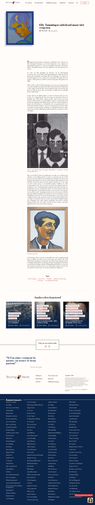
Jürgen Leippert (31, 494)
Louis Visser (72, 449)
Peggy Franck (31, 408)
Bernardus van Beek (11, 416)
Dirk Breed (9, 455)
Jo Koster (29, 483)
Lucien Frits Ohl (52, 449)
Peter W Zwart (73, 494)
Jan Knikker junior (32, 472)
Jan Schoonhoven (53, 480)
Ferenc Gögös (31, 416)
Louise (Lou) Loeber (32, 500)
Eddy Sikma (51, 491)
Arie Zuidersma (73, 488)
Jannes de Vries (73, 466)
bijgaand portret (31, 204)
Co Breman (9, 460)
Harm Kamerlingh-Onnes (34, 460)
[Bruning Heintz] (13, 3)
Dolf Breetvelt (9, 458)
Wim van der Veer (74, 433)
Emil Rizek (51, 466)
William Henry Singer (54, 497)
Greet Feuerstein (31, 402)
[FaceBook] (49, 346)
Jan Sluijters (51, 500)
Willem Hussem (31, 444)
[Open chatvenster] (90, 500)
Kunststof (71, 3)
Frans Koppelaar (31, 480)
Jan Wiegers (72, 477)
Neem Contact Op (53, 375)
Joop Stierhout (73, 419)
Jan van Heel (30, 421)
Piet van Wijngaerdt (74, 480)
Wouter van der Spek (75, 410)
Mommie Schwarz (53, 488)
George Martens (52, 408)
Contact (85, 3)
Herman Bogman (10, 441)
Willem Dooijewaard (11, 480)
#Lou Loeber (41, 279)
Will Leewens (30, 491)
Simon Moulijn (52, 430)
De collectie (28, 3)
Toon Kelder (30, 466)
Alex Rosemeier (52, 472)
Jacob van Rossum (53, 474)
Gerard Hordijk (31, 438)
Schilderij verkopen (51, 3)
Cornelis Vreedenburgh (75, 463)
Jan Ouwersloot (52, 452)
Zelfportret (63, 3)
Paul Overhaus (52, 455)
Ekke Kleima (30, 469)
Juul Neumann (52, 438)
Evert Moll (51, 424)
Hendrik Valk (72, 427)
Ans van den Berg (11, 421)
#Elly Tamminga (32, 279)
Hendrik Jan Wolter (74, 483)
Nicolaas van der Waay (75, 469)
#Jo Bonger (40, 280)
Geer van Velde (73, 435)
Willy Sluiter (72, 402)
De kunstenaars (39, 3)
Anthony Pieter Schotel (54, 483)
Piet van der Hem (31, 424)
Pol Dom (8, 472)
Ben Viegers (72, 444)
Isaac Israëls (30, 452)
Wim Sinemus (51, 494)
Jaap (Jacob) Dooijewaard (13, 483)
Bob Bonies (9, 447)
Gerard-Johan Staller (75, 413)
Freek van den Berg (11, 419)
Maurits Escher (10, 496)
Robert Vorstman (73, 460)
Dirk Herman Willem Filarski (35, 405)
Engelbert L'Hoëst (32, 486)
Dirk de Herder (31, 427)
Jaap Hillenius (31, 433)
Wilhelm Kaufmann (32, 463)
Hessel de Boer (10, 435)
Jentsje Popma (52, 463)
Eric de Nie (51, 441)
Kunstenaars (39, 379)
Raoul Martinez (52, 410)
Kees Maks (51, 405)
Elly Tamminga (31, 64)
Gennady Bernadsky (11, 427)
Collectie (38, 382)
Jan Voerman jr (73, 455)
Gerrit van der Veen (74, 430)
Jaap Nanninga (52, 435)
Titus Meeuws (51, 413)
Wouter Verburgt (74, 438)
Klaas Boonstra (10, 449)
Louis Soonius (73, 408)
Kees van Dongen (10, 477)
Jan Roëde (51, 477)
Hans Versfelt (73, 441)
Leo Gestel (30, 410)
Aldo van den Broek (11, 466)
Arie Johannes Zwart (74, 491)
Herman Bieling (10, 430)
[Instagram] (46, 346)
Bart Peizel (51, 458)
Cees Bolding (9, 444)
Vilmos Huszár (31, 447)
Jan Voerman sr (73, 458)
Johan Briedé (9, 463)
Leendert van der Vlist (75, 452)
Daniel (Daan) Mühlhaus (54, 433)
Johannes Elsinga (10, 493)
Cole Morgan (51, 427)
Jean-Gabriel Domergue (12, 474)
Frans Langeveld (31, 488)
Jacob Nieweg (52, 444)
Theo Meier (51, 416)
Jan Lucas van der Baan (12, 408)
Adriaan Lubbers (52, 402)
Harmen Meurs (52, 421)
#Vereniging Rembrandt (51, 280)
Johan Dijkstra (10, 469)
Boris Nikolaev (52, 447)
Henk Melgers (52, 419)
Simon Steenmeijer (74, 416)
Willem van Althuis (11, 402)
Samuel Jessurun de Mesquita (35, 455)
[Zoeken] (77, 3)
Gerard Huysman (31, 449)
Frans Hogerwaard (32, 435)
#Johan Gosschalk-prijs (59, 279)
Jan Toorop (72, 424)
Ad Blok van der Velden (12, 433)
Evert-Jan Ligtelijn (32, 497)
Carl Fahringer (10, 498)
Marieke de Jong (31, 458)
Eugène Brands (10, 452)
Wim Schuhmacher (53, 486)
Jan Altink (8, 405)
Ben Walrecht (73, 472)
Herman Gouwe (31, 413)
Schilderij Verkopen (53, 382)
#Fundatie (49, 279)
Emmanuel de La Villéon (75, 447)
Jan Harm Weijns (73, 474)
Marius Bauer (9, 413)
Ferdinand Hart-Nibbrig (33, 419)
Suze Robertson (52, 469)
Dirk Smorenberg (74, 405)
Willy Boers (9, 438)
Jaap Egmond (9, 490)
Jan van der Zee (73, 486)
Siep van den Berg (11, 424)
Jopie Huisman (31, 441)
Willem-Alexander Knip (33, 474)
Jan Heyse (30, 430)
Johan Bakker (9, 410)
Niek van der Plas (53, 460)
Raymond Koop (31, 477)
